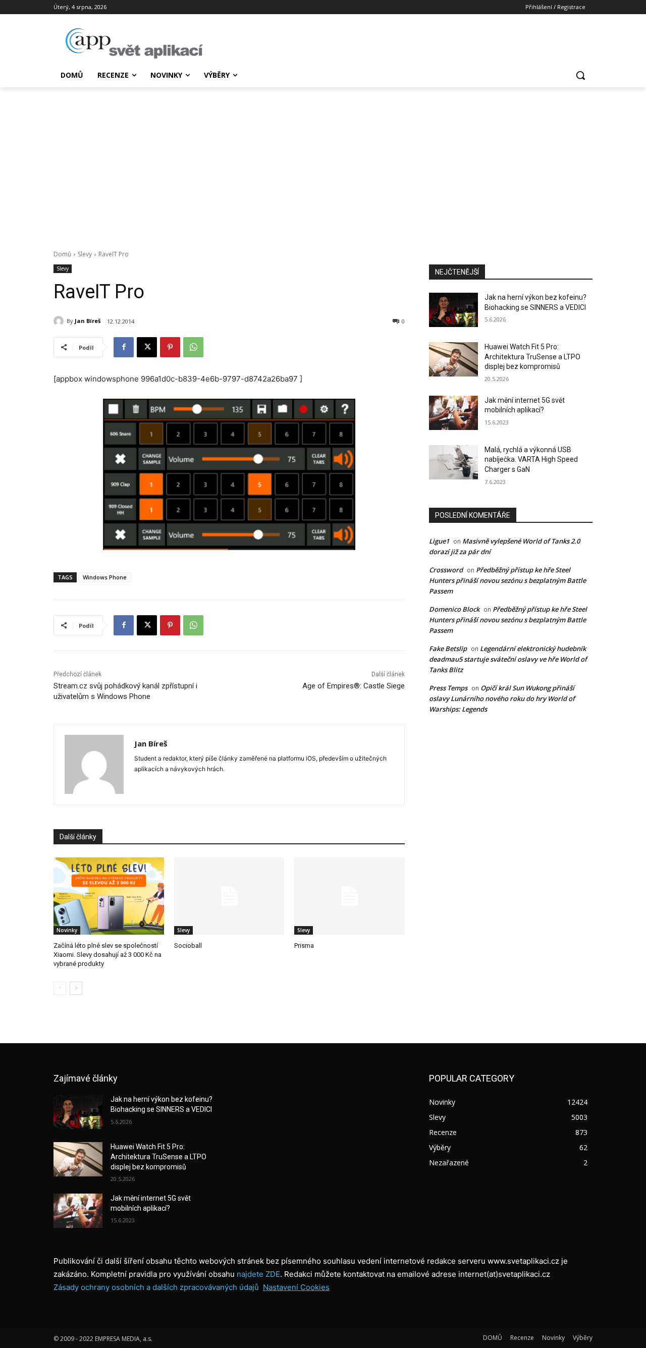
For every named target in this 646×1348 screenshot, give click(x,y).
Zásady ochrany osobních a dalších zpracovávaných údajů (156, 1287)
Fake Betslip (448, 648)
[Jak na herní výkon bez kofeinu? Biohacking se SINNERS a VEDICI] (453, 310)
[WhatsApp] (193, 347)
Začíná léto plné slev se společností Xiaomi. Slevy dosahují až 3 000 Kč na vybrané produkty (107, 954)
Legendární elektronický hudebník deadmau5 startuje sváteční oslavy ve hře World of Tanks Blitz (508, 659)
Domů (62, 254)
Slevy (85, 254)
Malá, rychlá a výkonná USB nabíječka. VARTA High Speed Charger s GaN (531, 459)
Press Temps (448, 687)
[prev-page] (59, 988)
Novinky (67, 930)
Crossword (446, 569)
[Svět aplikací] (134, 43)
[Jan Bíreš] (60, 321)
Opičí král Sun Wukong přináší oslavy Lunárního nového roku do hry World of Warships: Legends (502, 698)
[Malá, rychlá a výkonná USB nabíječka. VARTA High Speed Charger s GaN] (453, 462)
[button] (580, 75)
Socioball (188, 945)
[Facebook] (124, 347)
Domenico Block (454, 609)
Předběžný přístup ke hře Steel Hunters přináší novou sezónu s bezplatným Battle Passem (507, 580)
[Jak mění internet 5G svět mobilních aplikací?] (453, 413)
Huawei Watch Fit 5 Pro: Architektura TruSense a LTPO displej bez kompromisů (532, 356)
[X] (147, 347)
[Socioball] (229, 896)
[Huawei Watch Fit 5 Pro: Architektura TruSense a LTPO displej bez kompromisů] (453, 359)
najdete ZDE (258, 1274)
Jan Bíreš (87, 321)
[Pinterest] (170, 347)
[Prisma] (349, 896)
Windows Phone (105, 577)
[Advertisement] (323, 163)
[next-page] (76, 988)
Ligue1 (439, 541)
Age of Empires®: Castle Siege (353, 685)
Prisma (304, 945)
